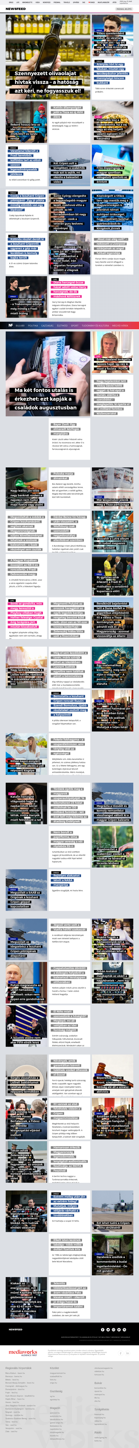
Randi (92, 2)
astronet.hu (55, 1413)
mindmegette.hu (57, 1432)
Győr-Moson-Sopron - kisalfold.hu (19, 1396)
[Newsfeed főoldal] (15, 1329)
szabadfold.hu (56, 1376)
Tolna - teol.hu (11, 1422)
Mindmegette (27, 2)
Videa (38, 2)
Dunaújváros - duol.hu (14, 1389)
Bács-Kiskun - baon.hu (15, 1373)
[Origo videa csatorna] (119, 1329)
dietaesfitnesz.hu (57, 1439)
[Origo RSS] (124, 1329)
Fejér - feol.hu (11, 1392)
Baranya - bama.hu (13, 1376)
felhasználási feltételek (88, 1337)
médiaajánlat (125, 1337)
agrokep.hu (55, 1399)
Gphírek (76, 2)
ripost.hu (98, 1391)
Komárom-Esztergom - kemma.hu (20, 1409)
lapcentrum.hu (100, 1424)
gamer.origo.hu (56, 1423)
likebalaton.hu (56, 1426)
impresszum (115, 1337)
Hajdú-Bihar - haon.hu (14, 1399)
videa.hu (98, 1421)
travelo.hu (54, 1436)
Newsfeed (46, 2)
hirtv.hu (53, 1380)
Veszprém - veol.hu (13, 1428)
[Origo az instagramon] (113, 1329)
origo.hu (53, 1383)
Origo (11, 2)
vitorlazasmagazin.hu (103, 1368)
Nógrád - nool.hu (12, 1412)
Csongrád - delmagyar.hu (16, 1386)
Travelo (67, 2)
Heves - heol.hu (12, 1402)
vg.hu (52, 1396)
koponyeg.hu (100, 1418)
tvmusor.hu (99, 1375)
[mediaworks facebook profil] (120, 1353)
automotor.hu (55, 1416)
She (83, 2)
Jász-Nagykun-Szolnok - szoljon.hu (20, 1405)
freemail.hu (99, 1414)
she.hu (97, 1401)
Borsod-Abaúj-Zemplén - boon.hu (19, 1383)
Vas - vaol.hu (11, 1425)
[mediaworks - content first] (23, 1353)
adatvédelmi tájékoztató (69, 1337)
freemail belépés (124, 9)
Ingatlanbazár (103, 2)
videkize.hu (99, 1371)
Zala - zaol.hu (11, 1431)
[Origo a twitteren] (108, 1329)
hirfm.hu (98, 1441)
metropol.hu (99, 1394)
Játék (114, 2)
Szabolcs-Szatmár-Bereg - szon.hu (20, 1418)
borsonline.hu (100, 1388)
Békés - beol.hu (12, 1380)
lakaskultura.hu (56, 1419)
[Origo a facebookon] (102, 1329)
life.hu (97, 1398)
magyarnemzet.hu (58, 1373)
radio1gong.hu (100, 1437)
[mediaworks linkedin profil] (127, 1353)
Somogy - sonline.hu (14, 1415)
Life (17, 2)
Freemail (57, 2)
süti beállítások (104, 1337)
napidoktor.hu (56, 1429)
